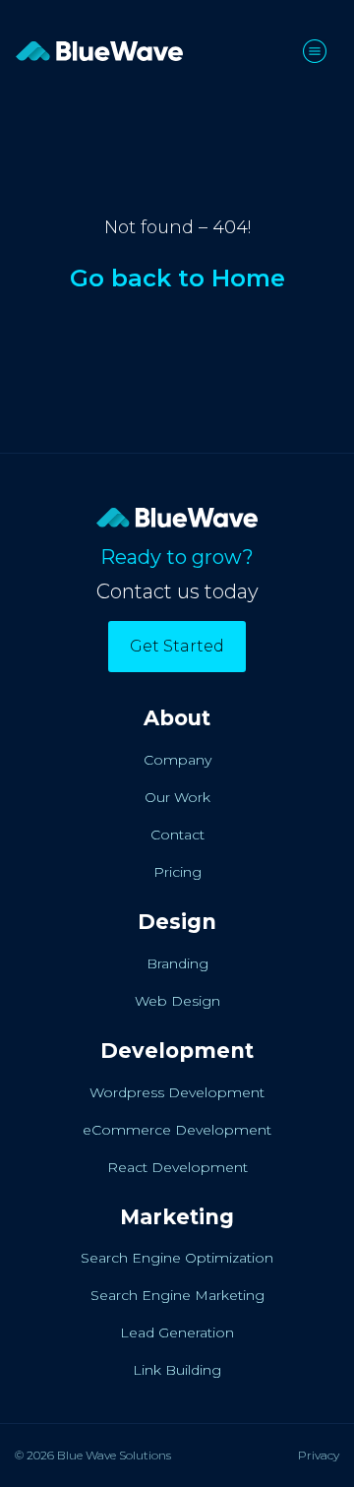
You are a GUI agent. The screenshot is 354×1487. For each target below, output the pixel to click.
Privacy (318, 1455)
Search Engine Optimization (177, 1258)
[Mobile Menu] (320, 51)
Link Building (177, 1370)
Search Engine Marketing (177, 1295)
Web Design (177, 1001)
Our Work (177, 797)
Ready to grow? (177, 557)
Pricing (177, 872)
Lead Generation (177, 1332)
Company (177, 760)
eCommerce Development (177, 1130)
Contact (177, 834)
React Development (177, 1167)
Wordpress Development (177, 1092)
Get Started (177, 646)
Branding (177, 963)
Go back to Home (177, 278)
